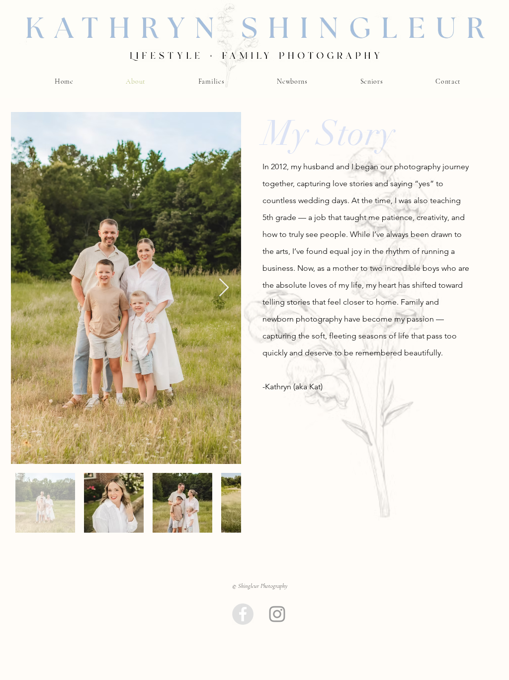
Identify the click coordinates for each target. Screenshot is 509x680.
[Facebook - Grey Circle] (243, 614)
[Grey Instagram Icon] (277, 614)
